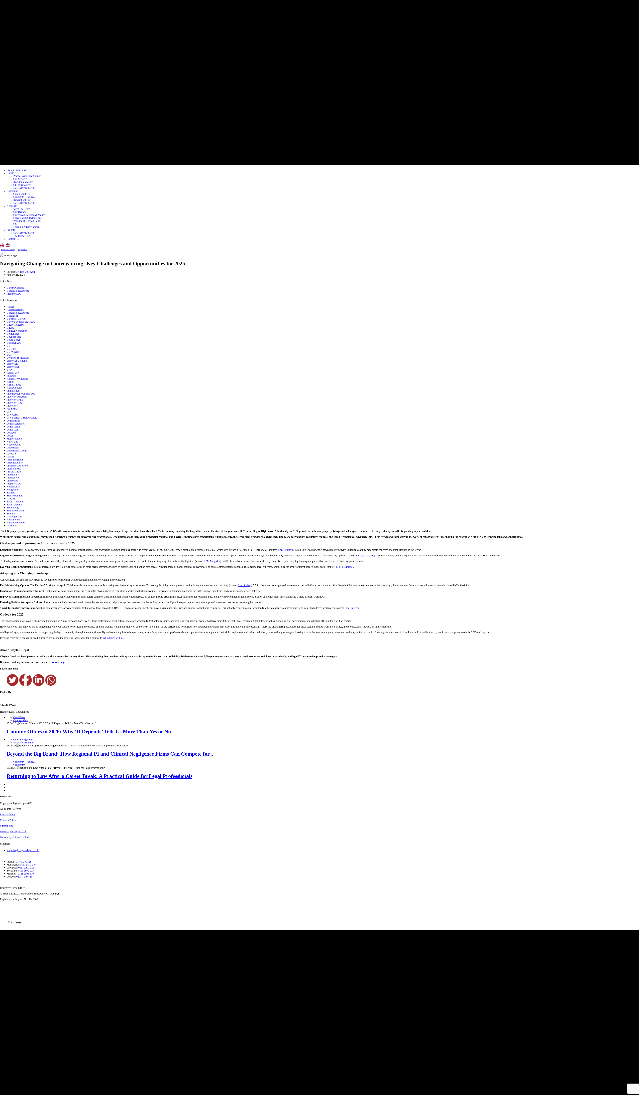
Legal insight (13, 420)
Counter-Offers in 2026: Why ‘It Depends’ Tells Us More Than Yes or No (89, 731)
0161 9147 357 (28, 864)
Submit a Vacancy (8, 250)
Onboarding (13, 447)
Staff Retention (14, 495)
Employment (13, 366)
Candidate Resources (24, 197)
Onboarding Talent (16, 450)
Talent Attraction (15, 501)
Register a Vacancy (23, 182)
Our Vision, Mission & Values (29, 215)
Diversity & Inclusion (18, 357)
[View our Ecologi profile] (14, 916)
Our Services (20, 179)
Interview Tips (14, 402)
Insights (11, 229)
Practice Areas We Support (27, 176)
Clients (10, 173)
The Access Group (365, 555)
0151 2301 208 (26, 867)
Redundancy (13, 486)
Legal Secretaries (16, 423)
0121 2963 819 (26, 873)
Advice (10, 306)
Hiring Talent (14, 384)
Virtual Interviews (16, 522)
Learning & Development (26, 226)
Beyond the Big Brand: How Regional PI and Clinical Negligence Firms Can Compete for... (110, 754)
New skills (12, 441)
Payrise (10, 456)
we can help (58, 662)
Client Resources (22, 185)
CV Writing (13, 351)
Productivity (13, 477)
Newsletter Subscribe (24, 188)
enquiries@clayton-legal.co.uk (23, 850)
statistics (11, 498)
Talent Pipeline (14, 504)
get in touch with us (113, 638)
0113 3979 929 (26, 870)
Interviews (12, 405)
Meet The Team (21, 209)
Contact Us (12, 238)
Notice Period (14, 444)
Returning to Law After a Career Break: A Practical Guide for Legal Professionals (99, 776)
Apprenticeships (15, 309)
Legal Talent (13, 426)
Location (11, 432)
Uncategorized (14, 516)
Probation (12, 474)
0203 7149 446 (24, 876)
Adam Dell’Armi (26, 271)
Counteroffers (14, 336)
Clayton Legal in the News (21, 321)
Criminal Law (14, 342)
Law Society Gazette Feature (22, 417)
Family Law (13, 372)
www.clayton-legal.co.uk (13, 831)
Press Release (14, 468)
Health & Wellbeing (17, 378)
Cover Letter (13, 339)
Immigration (13, 390)
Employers (12, 363)
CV (8, 345)
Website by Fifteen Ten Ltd (14, 837)
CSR (15, 223)
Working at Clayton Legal (27, 220)
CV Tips (11, 348)
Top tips (11, 513)
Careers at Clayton (16, 318)
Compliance (13, 333)
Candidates (12, 191)
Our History (19, 212)
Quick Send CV (21, 194)
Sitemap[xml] (7, 825)
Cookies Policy (8, 820)
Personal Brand (15, 459)
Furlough (11, 375)
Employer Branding (17, 360)
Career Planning (15, 287)
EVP (9, 369)
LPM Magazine (212, 561)
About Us (12, 206)
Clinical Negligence (17, 330)
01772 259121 (23, 861)
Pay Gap (11, 453)
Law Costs (12, 414)
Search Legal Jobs (16, 170)
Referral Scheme (22, 200)
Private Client (14, 471)
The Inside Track (22, 235)
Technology (13, 507)
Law (9, 411)
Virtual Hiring (14, 519)
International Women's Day (21, 393)
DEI (9, 354)
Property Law (14, 293)
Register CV (22, 250)
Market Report (14, 438)
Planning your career (17, 465)
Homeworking (14, 387)
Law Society (244, 585)
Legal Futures (285, 549)
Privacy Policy (7, 814)
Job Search (12, 408)
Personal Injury (15, 462)
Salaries (11, 492)
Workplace (12, 525)
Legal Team (13, 429)
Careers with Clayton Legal (27, 218)
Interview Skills (15, 399)
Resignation (13, 489)
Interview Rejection (17, 396)
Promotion (12, 480)
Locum (10, 435)
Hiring (10, 381)
